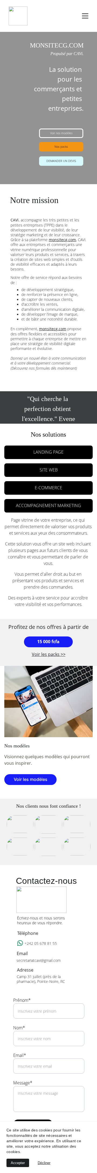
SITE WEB (49, 470)
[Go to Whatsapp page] (20, 943)
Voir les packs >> (48, 654)
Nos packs (61, 146)
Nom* (19, 1028)
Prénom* (22, 1000)
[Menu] (85, 16)
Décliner (44, 1163)
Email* (19, 1055)
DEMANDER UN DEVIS (61, 161)
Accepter (18, 1163)
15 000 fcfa (48, 642)
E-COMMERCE (48, 488)
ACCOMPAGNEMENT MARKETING (48, 505)
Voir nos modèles (61, 133)
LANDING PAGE (48, 452)
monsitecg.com (62, 239)
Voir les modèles (30, 779)
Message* (22, 1083)
